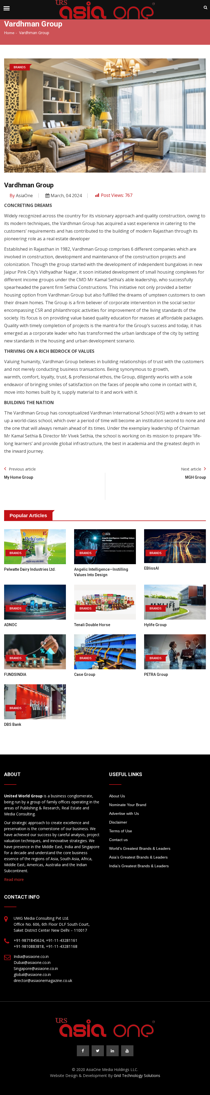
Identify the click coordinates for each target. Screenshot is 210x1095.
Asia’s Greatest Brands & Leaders (138, 857)
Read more (14, 879)
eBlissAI (151, 568)
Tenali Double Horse (92, 625)
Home (9, 33)
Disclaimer (118, 822)
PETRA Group (156, 674)
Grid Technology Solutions (137, 1075)
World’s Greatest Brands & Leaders (139, 848)
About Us (117, 796)
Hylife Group (155, 625)
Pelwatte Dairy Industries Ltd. (30, 569)
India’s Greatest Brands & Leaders (139, 866)
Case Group (84, 674)
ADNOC (10, 625)
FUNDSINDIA (15, 674)
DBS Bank (12, 724)
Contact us (118, 839)
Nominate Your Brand (127, 805)
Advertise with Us (124, 813)
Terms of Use (120, 831)
